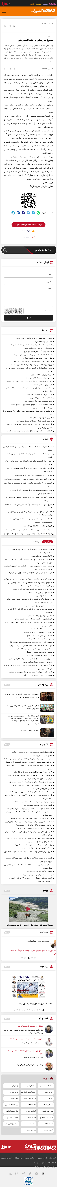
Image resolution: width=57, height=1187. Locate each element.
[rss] (12, 1174)
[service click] (32, 4)
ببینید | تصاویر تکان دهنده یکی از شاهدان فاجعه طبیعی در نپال (29, 925)
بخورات (50, 1098)
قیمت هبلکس (48, 1123)
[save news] (14, 26)
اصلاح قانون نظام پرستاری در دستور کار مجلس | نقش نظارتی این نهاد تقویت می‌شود (23, 1031)
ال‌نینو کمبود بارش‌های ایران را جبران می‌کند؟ (29, 1065)
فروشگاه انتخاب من (11, 1104)
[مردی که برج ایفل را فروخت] (46, 732)
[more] (7, 685)
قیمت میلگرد (48, 1130)
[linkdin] (18, 212)
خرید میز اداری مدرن (11, 1123)
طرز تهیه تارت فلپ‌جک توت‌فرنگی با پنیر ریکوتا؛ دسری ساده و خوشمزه (28, 533)
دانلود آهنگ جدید (29, 1098)
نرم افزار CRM (48, 1104)
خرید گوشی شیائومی (28, 1092)
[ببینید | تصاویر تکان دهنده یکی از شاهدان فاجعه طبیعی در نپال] (28, 909)
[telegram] (33, 212)
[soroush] (13, 212)
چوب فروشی (31, 1085)
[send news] (10, 26)
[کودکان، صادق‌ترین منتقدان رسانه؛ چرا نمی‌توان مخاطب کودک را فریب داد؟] (46, 708)
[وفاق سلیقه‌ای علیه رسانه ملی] (34, 944)
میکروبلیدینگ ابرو (12, 1111)
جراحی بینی (49, 1092)
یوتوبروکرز (15, 1085)
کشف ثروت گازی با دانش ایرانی (33, 1057)
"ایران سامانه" (40, 1167)
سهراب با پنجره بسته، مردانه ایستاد (32, 1043)
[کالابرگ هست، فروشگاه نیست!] (46, 720)
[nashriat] (43, 11)
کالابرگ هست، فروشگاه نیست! (29, 724)
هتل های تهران (47, 1111)
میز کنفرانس (31, 1130)
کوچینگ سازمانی (12, 1117)
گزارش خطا (27, 231)
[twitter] (28, 212)
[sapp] (45, 1174)
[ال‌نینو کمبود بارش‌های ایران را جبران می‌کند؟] (49, 1066)
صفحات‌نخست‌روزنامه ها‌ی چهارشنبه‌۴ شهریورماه (36, 1003)
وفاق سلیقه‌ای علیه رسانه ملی (18, 941)
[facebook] (23, 212)
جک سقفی (32, 1123)
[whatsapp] (38, 212)
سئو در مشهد (14, 1098)
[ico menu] (4, 11)
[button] (35, 958)
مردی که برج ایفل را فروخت (30, 730)
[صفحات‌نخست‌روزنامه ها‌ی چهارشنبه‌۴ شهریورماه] (28, 986)
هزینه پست (14, 1092)
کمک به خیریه (31, 1111)
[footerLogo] (37, 1147)
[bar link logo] (5, 4)
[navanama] (52, 4)
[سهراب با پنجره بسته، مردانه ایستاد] (49, 1042)
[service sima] (38, 4)
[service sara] (45, 4)
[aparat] (38, 1174)
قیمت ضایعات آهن (46, 1117)
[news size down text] (14, 69)
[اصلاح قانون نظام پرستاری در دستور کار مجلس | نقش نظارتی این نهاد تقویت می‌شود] (49, 1029)
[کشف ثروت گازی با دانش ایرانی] (49, 1054)
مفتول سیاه (32, 1117)
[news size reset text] (9, 69)
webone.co (31, 1104)
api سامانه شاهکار (47, 1085)
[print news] (5, 26)
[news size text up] (5, 69)
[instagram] (18, 1174)
